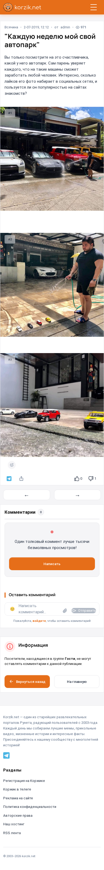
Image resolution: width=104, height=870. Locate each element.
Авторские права (18, 816)
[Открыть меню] (93, 7)
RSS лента (12, 833)
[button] (52, 612)
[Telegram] (6, 755)
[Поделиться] (21, 478)
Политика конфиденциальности (29, 807)
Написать (52, 564)
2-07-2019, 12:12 (36, 27)
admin (65, 27)
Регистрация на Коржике (24, 781)
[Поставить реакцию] (12, 465)
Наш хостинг (13, 824)
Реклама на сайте (18, 798)
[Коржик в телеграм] (9, 478)
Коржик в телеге (17, 789)
